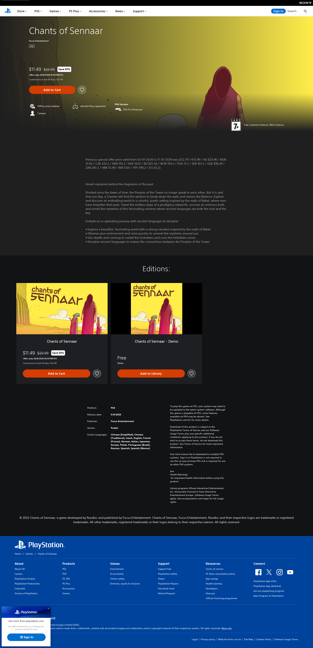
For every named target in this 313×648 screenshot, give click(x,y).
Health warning (214, 583)
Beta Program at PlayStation (268, 595)
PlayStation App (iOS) (264, 581)
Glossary (210, 593)
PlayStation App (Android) (267, 586)
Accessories (97, 11)
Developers (212, 588)
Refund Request (166, 593)
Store (20, 11)
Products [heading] (68, 564)
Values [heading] (115, 564)
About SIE (20, 568)
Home (18, 553)
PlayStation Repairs (168, 583)
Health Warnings (179, 474)
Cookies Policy (263, 639)
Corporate (20, 588)
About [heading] (19, 564)
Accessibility (117, 573)
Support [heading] (163, 564)
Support (138, 11)
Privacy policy (208, 639)
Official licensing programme (221, 598)
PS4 (64, 573)
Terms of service (214, 568)
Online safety (117, 578)
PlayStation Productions (27, 583)
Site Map (248, 639)
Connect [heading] (259, 564)
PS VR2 (66, 578)
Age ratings (212, 578)
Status (161, 578)
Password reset (166, 588)
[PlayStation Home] (8, 11)
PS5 (36, 11)
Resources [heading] (213, 564)
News (119, 11)
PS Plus (74, 11)
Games (54, 11)
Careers (19, 573)
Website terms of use (229, 639)
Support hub (164, 568)
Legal (195, 639)
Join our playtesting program (268, 590)
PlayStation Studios (25, 578)
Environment (117, 568)
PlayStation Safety (167, 573)
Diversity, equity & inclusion (125, 583)
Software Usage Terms (286, 639)
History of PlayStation (26, 593)
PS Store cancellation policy (220, 573)
